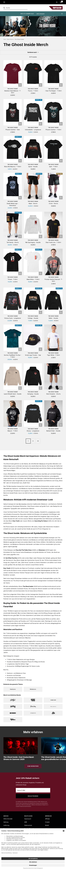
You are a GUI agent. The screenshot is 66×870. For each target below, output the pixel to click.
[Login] (56, 2)
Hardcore (13, 689)
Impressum (27, 819)
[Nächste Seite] (37, 441)
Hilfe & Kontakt (7, 819)
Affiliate (47, 819)
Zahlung (5, 822)
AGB (25, 822)
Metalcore (42, 464)
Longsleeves (52, 512)
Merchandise (23, 504)
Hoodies (36, 512)
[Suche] (15, 8)
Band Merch (10, 39)
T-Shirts (31, 512)
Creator (47, 822)
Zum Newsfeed (33, 766)
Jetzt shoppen (40, 13)
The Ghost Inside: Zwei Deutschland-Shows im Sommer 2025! (18, 758)
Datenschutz (28, 825)
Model (47, 825)
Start (4, 39)
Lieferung (6, 825)
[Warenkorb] (61, 2)
